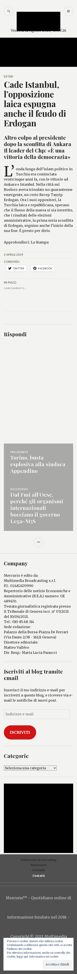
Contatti (39, 876)
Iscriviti (20, 732)
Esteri (8, 76)
